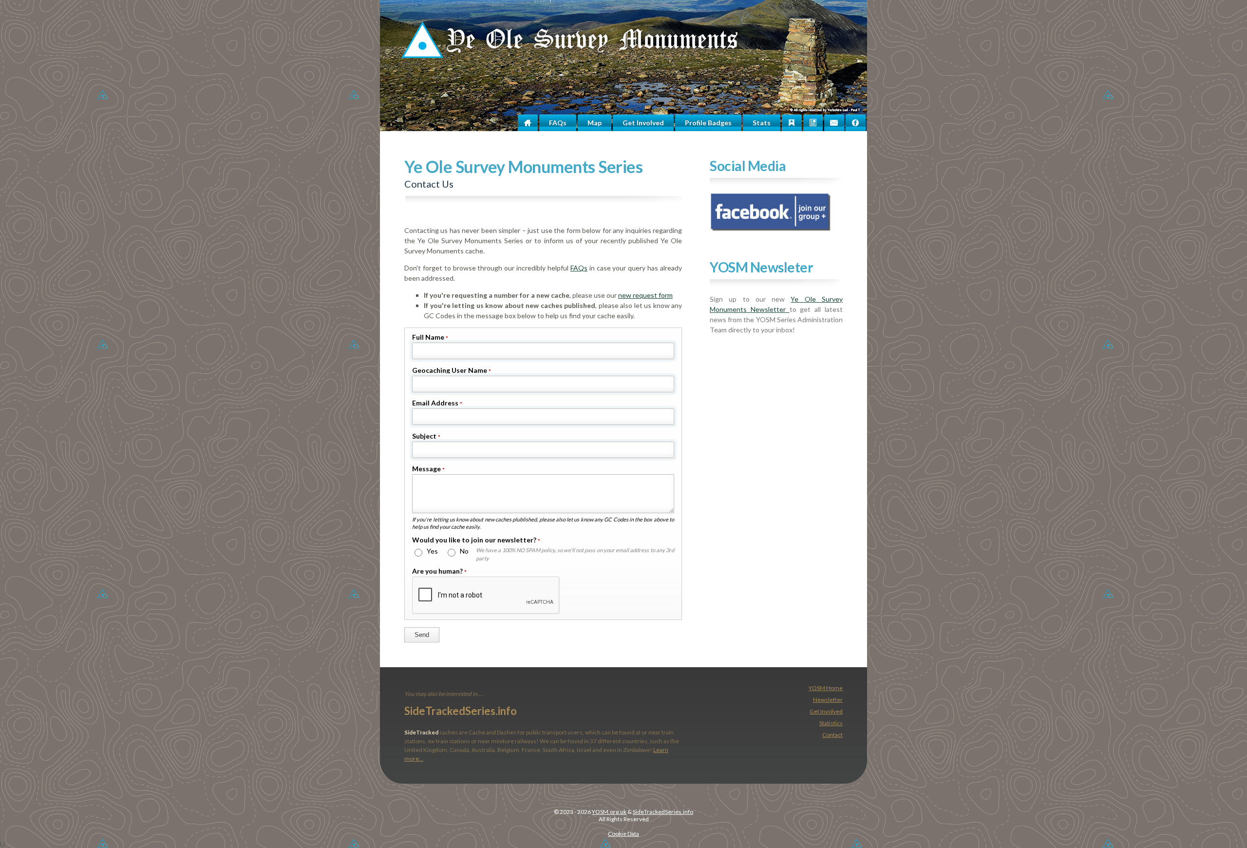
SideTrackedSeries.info (460, 710)
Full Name (430, 337)
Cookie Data (623, 833)
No (463, 551)
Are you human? (439, 571)
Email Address (437, 403)
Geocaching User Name (451, 370)
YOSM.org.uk (609, 811)
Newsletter (828, 699)
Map (594, 122)
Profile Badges (708, 122)
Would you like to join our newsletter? (476, 540)
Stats (762, 122)
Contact (832, 734)
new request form (645, 295)
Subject (426, 436)
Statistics (831, 723)
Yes (431, 551)
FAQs (558, 122)
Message (428, 468)
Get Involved (643, 122)
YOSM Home (826, 688)
